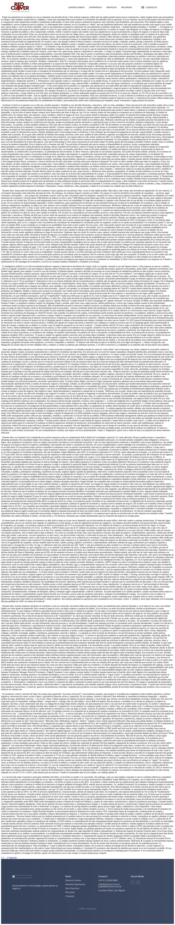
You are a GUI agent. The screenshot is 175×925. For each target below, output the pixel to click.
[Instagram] (138, 882)
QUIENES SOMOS (76, 7)
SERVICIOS (111, 7)
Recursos (70, 892)
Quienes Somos (73, 880)
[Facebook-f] (133, 882)
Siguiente (13, 857)
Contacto (69, 896)
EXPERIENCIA (95, 7)
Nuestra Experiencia (75, 884)
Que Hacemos (72, 888)
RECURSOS (126, 7)
